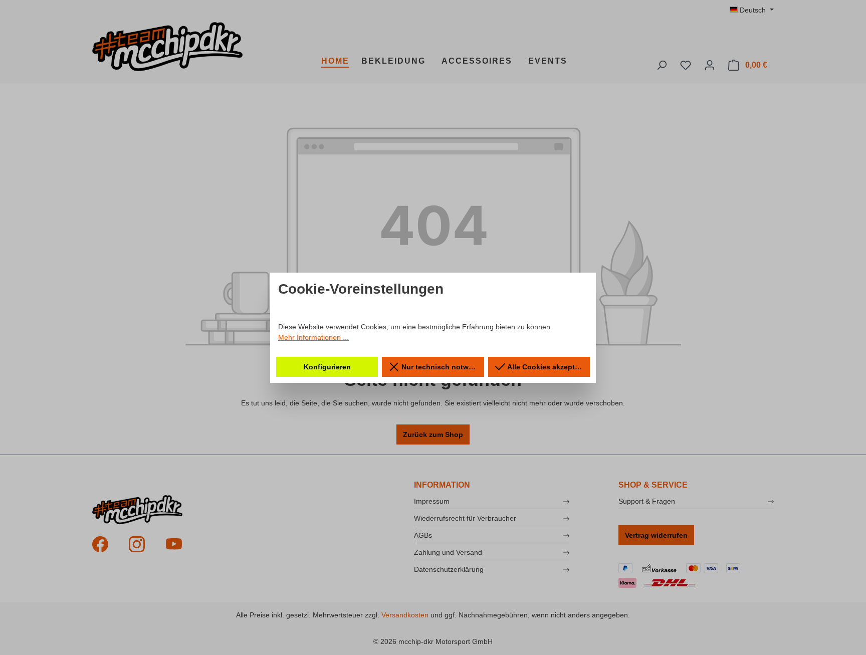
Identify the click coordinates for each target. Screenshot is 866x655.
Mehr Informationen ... (313, 337)
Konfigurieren (327, 367)
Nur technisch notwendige (441, 367)
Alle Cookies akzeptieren (548, 367)
